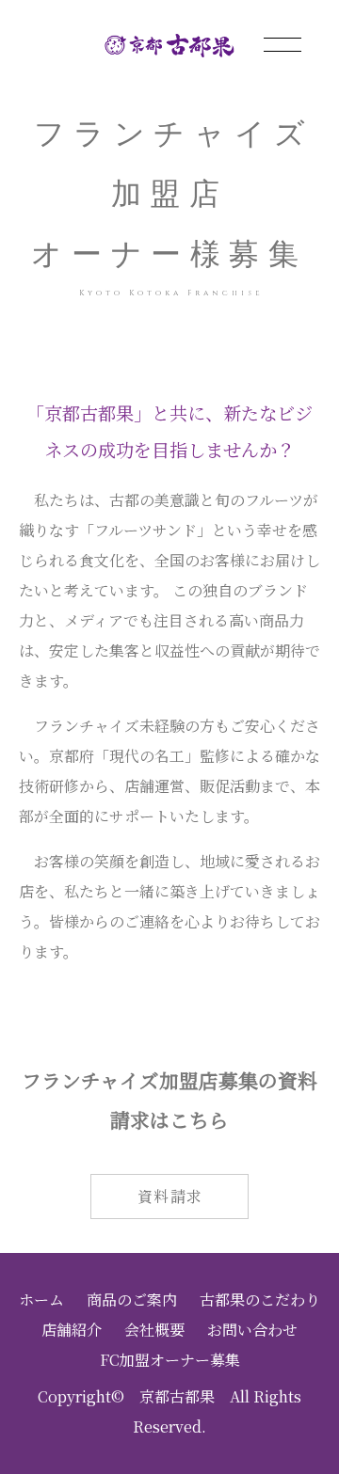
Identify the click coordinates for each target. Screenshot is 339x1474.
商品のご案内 (132, 1299)
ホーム (41, 1299)
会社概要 (154, 1329)
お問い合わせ (252, 1329)
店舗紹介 (71, 1329)
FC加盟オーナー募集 (170, 1360)
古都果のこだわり (260, 1299)
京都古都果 (177, 1396)
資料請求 (170, 1196)
